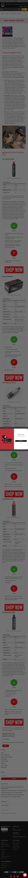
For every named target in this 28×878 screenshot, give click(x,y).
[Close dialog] (27, 429)
